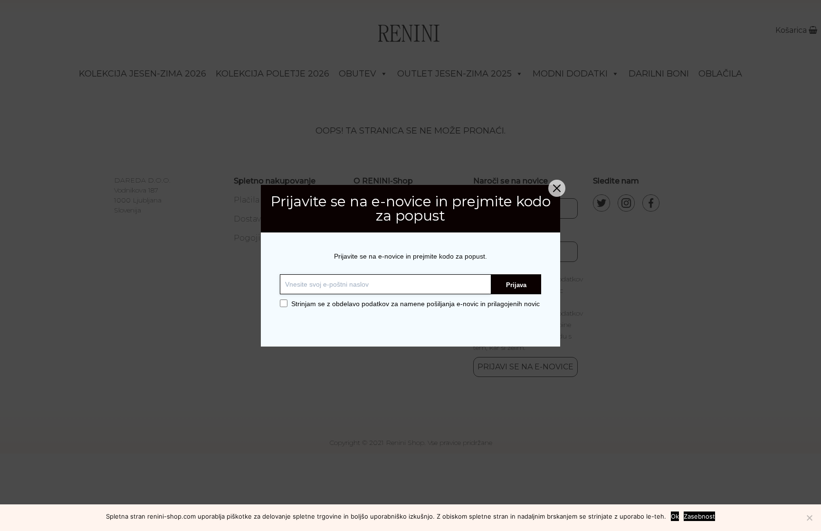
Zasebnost (699, 516)
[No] (809, 517)
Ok (675, 516)
